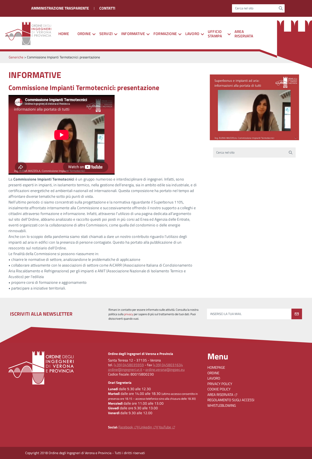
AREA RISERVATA (244, 34)
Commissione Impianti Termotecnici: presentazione (83, 87)
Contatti (107, 8)
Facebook (125, 427)
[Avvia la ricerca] (281, 8)
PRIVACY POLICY (219, 384)
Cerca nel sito (244, 8)
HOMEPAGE (216, 367)
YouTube (164, 427)
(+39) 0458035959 (129, 365)
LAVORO (213, 378)
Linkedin (145, 427)
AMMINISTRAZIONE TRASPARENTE (60, 8)
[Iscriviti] (296, 314)
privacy (128, 314)
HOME (63, 34)
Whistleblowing (221, 405)
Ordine (213, 373)
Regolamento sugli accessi (230, 400)
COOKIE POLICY (218, 389)
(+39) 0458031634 (168, 365)
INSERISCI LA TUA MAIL (226, 314)
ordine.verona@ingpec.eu (165, 369)
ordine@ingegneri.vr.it (125, 369)
